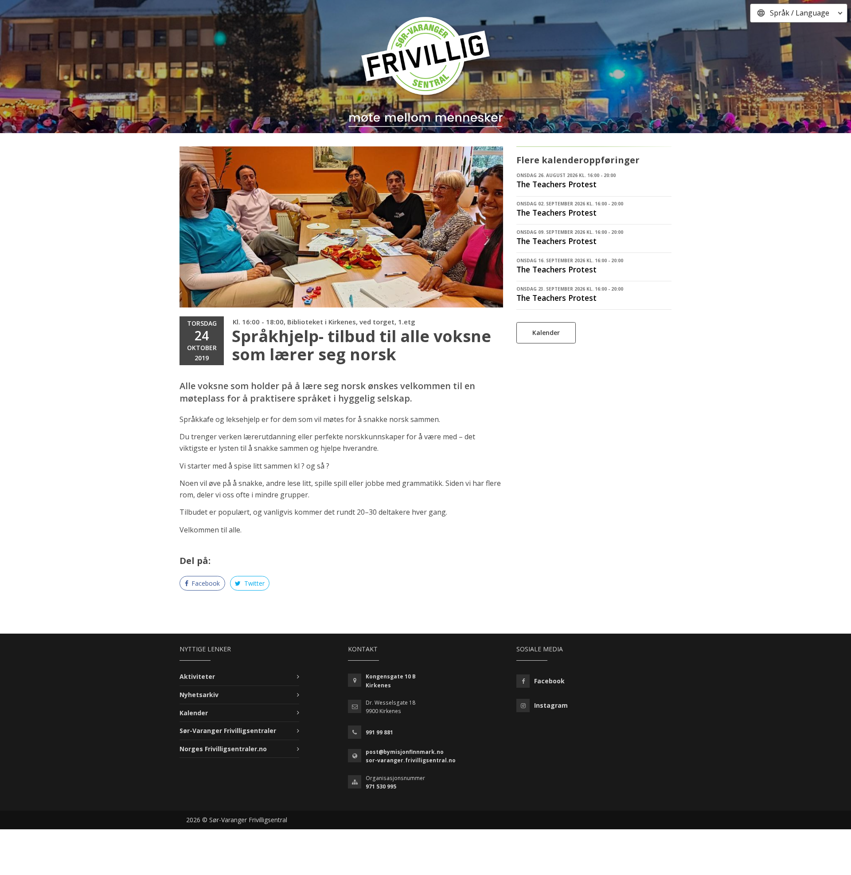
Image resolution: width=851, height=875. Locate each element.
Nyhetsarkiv (199, 694)
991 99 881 (379, 732)
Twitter (253, 583)
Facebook (205, 583)
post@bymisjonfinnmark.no (405, 752)
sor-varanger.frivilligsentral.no (411, 760)
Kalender (546, 332)
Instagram (551, 705)
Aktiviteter (197, 676)
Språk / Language (799, 13)
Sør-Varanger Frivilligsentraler (228, 730)
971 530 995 (381, 786)
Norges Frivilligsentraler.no (223, 749)
